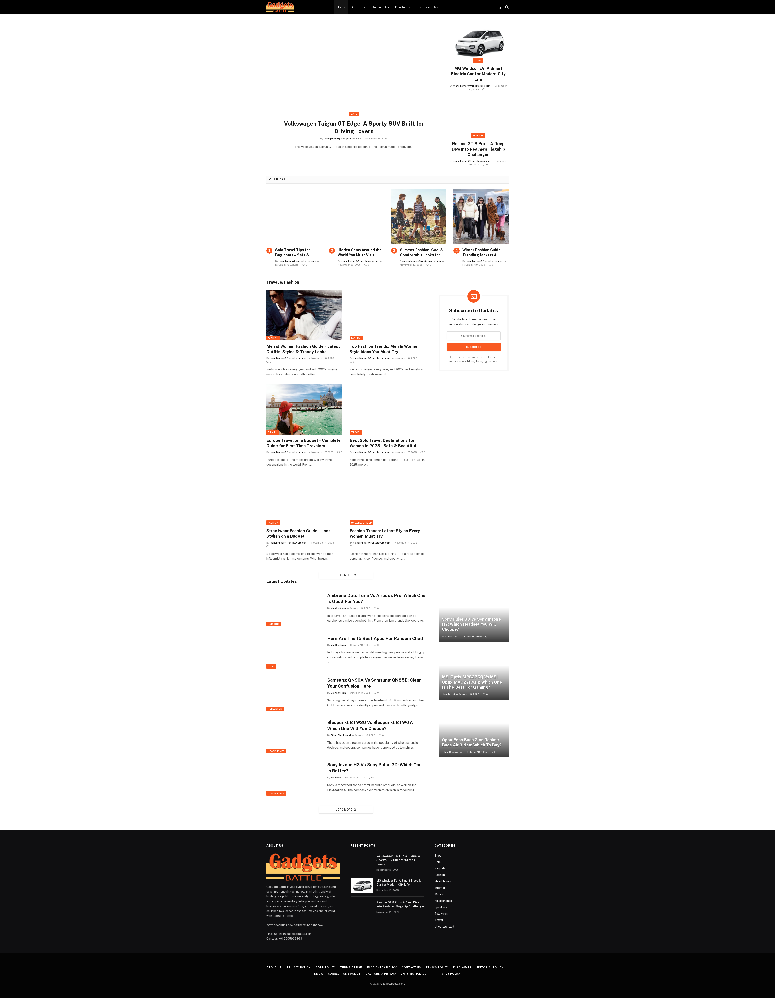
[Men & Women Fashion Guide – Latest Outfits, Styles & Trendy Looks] (304, 315)
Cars (354, 114)
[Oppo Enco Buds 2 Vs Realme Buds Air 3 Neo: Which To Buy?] (474, 731)
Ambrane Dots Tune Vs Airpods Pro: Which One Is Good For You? (376, 598)
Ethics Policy (437, 967)
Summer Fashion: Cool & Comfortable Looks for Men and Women (421, 253)
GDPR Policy (325, 967)
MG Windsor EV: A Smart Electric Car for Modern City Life (478, 74)
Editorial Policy (489, 967)
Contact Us (380, 7)
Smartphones (443, 900)
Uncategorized (361, 523)
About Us (358, 7)
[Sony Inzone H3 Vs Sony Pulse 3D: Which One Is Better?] (294, 777)
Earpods (274, 624)
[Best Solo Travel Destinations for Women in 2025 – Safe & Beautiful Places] (387, 409)
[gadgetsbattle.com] (280, 7)
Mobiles (478, 135)
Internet (440, 887)
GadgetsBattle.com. (392, 983)
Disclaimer (403, 7)
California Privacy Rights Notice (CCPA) (399, 973)
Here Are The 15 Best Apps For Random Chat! (375, 638)
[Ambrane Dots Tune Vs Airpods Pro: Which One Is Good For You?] (294, 607)
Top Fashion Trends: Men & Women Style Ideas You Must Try (384, 349)
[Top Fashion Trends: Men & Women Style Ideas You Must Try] (387, 315)
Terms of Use (428, 7)
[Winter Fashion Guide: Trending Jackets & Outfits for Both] (481, 216)
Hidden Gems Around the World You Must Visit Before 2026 (360, 253)
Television (275, 709)
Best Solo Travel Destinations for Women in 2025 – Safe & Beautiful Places (383, 443)
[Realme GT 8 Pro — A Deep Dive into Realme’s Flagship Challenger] (478, 118)
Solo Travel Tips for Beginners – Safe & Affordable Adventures (295, 253)
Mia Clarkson (338, 608)
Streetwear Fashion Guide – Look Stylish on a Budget (298, 533)
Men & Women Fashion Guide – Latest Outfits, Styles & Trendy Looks (303, 349)
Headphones (276, 751)
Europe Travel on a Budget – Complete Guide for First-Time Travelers (303, 443)
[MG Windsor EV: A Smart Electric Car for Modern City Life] (478, 43)
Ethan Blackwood (341, 735)
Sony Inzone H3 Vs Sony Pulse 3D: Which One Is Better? (374, 767)
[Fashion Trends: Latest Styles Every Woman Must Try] (387, 499)
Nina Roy (336, 777)
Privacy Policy (475, 361)
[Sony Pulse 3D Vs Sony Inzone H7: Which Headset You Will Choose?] (474, 615)
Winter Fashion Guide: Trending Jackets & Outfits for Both (482, 253)
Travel (272, 432)
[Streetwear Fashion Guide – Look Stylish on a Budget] (304, 499)
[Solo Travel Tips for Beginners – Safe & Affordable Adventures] (294, 216)
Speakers (441, 907)
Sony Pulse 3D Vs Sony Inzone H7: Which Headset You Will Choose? (471, 624)
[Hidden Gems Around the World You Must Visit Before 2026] (356, 216)
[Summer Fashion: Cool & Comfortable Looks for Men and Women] (418, 216)
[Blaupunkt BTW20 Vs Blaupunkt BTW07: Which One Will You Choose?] (294, 734)
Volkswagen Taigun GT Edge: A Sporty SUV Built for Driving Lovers (354, 127)
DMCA (318, 973)
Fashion (273, 338)
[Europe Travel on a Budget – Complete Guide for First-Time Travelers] (304, 409)
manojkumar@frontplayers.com (342, 138)
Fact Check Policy (382, 967)
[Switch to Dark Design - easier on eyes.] (500, 7)
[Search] (506, 7)
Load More (344, 575)
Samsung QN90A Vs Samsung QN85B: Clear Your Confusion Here (374, 683)
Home (341, 7)
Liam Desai (448, 694)
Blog (271, 666)
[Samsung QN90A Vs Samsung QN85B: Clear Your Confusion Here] (294, 692)
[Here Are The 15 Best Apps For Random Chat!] (294, 650)
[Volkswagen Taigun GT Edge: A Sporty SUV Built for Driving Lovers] (354, 72)
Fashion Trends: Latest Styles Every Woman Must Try (385, 533)
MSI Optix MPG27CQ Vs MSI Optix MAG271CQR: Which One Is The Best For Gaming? (472, 682)
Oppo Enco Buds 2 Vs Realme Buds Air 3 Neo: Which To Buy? (471, 742)
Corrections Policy (344, 973)
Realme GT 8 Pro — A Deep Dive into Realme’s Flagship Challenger (478, 149)
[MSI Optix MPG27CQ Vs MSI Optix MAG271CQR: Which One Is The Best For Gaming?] (474, 673)
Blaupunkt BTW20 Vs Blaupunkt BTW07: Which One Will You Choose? (370, 725)
